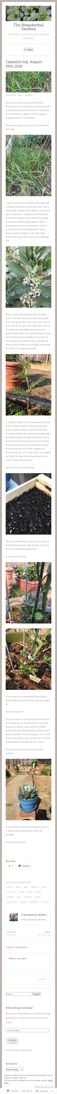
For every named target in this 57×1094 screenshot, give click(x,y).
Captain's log (23, 882)
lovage (38, 892)
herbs (21, 892)
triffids (45, 902)
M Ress (29, 95)
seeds (37, 897)
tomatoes (34, 902)
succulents (12, 902)
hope (30, 892)
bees (26, 887)
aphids (9, 887)
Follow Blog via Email (19, 1007)
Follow (12, 1040)
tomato (23, 902)
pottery (28, 897)
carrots (34, 887)
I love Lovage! (11, 933)
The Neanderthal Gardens (28, 26)
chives (44, 887)
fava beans (11, 892)
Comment (41, 979)
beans (18, 887)
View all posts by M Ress (33, 919)
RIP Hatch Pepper (44, 933)
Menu (30, 49)
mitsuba (10, 897)
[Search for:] (19, 994)
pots (19, 897)
